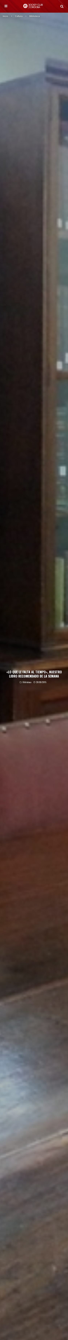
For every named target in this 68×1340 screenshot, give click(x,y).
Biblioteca (27, 682)
